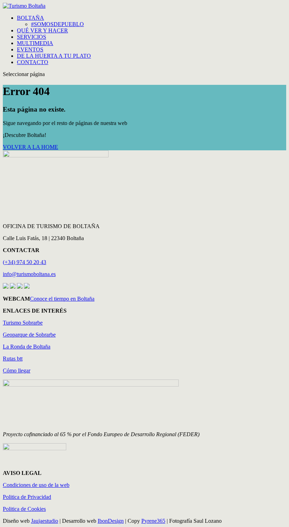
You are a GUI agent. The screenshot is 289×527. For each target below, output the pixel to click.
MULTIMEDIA (35, 43)
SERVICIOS (31, 37)
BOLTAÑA (30, 18)
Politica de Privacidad (27, 497)
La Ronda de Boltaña (26, 347)
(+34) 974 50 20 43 (24, 262)
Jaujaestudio (44, 521)
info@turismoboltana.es (29, 274)
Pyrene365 (153, 521)
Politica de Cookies (24, 509)
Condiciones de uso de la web (36, 485)
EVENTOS (30, 49)
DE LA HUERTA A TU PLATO (54, 56)
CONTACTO (32, 62)
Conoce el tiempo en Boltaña (62, 299)
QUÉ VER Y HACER (42, 30)
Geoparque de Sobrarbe (29, 335)
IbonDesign (111, 521)
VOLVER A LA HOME (30, 147)
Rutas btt (13, 359)
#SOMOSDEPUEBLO (57, 24)
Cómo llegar (16, 371)
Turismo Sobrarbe (23, 323)
